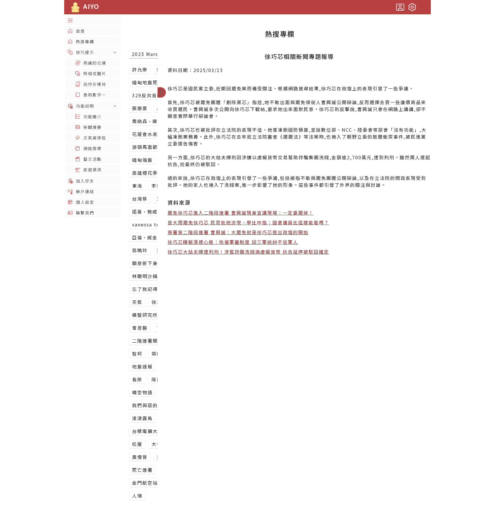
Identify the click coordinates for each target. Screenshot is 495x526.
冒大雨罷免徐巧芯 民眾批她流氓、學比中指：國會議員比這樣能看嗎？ (248, 222)
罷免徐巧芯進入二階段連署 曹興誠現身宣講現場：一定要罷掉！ (241, 212)
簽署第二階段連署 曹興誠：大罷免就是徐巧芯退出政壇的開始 (238, 232)
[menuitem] (93, 20)
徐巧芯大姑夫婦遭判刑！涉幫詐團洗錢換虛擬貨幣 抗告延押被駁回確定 (248, 251)
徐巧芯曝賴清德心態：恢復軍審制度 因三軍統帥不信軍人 (233, 241)
